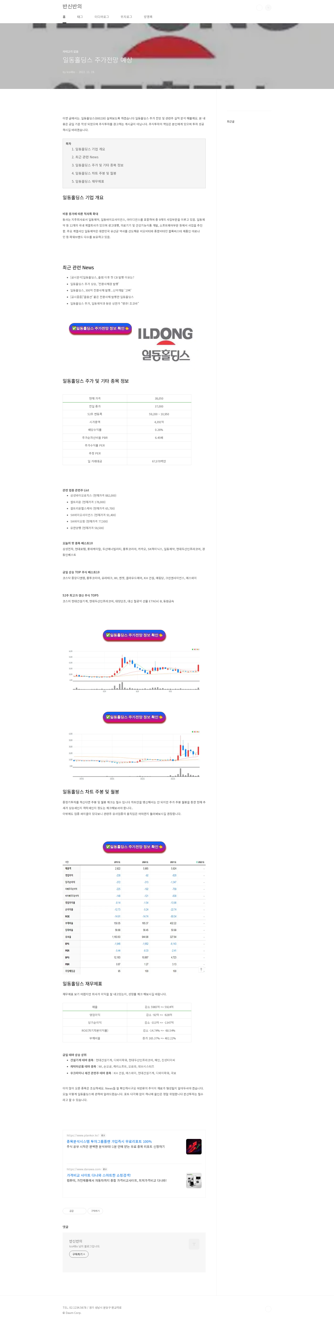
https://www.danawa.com (84, 1169)
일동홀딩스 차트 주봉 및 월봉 (95, 173)
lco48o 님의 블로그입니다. (84, 1246)
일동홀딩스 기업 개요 (90, 149)
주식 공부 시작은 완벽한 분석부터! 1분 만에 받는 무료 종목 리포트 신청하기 (116, 1146)
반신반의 (72, 6)
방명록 (148, 16)
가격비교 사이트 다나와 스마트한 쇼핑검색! (99, 1175)
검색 (259, 8)
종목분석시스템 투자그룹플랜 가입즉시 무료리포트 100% (109, 1141)
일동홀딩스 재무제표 (89, 181)
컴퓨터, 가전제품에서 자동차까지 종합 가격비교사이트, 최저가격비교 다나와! (117, 1180)
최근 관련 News (86, 156)
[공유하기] (77, 1211)
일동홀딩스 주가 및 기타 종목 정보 (99, 165)
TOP (268, 1309)
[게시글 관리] (82, 1211)
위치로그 (126, 16)
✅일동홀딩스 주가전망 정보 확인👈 (100, 328)
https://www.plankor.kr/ (83, 1135)
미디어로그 (102, 16)
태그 (80, 16)
